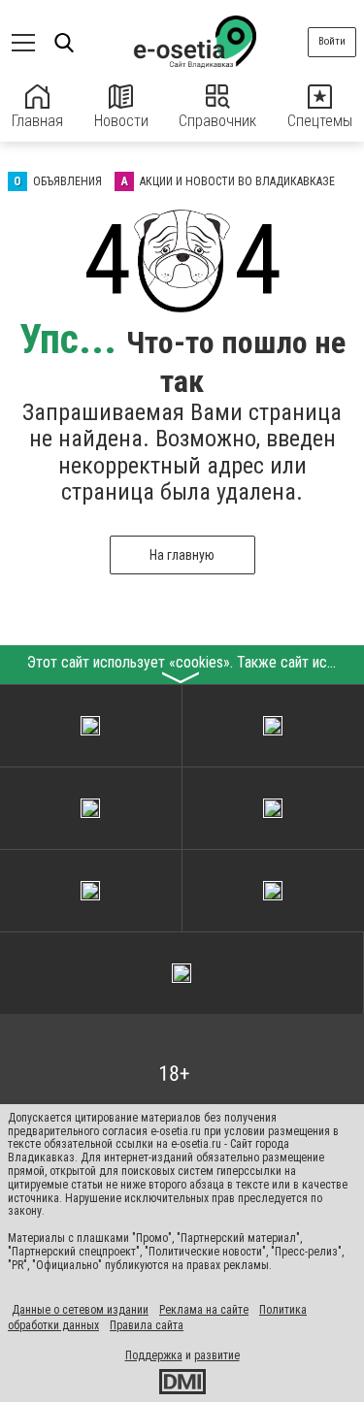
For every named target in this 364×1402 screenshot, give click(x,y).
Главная (37, 121)
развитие (217, 1355)
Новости (121, 121)
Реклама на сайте (203, 1310)
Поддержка (153, 1355)
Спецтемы (319, 121)
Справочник (217, 121)
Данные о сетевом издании (80, 1310)
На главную (182, 555)
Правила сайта (146, 1325)
